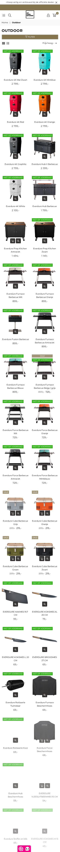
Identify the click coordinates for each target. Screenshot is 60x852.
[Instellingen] (48, 14)
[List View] (8, 42)
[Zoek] (10, 14)
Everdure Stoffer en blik (15, 839)
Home (5, 22)
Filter (31, 37)
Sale (42, 356)
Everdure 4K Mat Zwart (15, 80)
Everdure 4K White (15, 206)
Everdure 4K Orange (44, 122)
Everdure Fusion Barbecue (15, 339)
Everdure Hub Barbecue (44, 206)
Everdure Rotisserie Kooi (15, 748)
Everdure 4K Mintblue (45, 80)
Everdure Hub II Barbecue (45, 164)
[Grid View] (3, 42)
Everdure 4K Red (15, 122)
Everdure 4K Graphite (15, 164)
